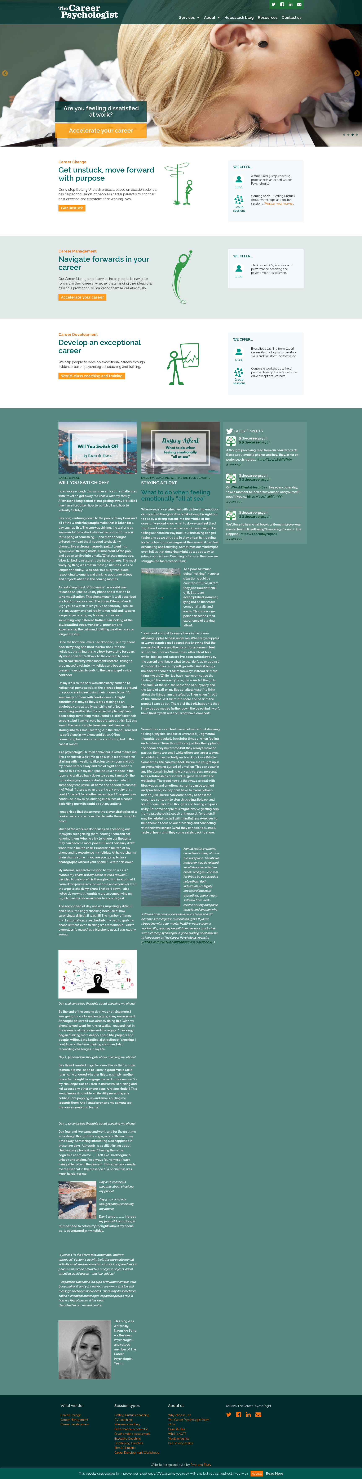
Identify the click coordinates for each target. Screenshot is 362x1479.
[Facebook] (282, 5)
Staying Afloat (159, 482)
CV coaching (123, 1419)
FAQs (171, 1424)
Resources (268, 17)
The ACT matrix (124, 1447)
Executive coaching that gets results (100, 127)
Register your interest (278, 203)
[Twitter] (274, 5)
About (209, 17)
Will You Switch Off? (83, 482)
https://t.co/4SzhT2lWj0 (274, 459)
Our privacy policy (180, 1443)
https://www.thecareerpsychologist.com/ (178, 942)
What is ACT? (177, 1433)
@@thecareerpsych (254, 442)
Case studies (176, 1429)
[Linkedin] (290, 5)
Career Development (78, 334)
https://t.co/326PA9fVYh (265, 496)
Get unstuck (72, 208)
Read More (274, 1473)
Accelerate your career (82, 297)
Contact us (291, 17)
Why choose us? (179, 1415)
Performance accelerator (131, 1429)
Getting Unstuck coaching (190, 478)
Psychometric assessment (132, 1433)
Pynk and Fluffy (201, 1464)
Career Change (72, 162)
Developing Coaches (128, 1443)
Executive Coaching (155, 478)
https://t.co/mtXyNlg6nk (258, 534)
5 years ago (234, 464)
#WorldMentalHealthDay (249, 487)
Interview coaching (127, 1424)
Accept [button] (257, 1473)
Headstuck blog (239, 17)
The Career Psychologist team (188, 1419)
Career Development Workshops (136, 1452)
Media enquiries (178, 1438)
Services (187, 17)
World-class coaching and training (92, 376)
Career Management (77, 251)
